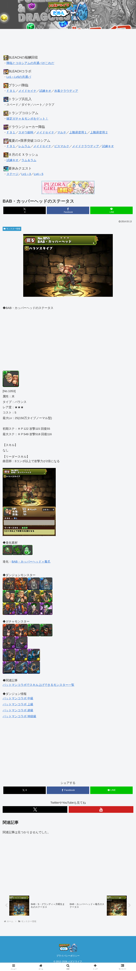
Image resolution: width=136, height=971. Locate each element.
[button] (126, 634)
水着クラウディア (66, 90)
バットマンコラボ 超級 (18, 710)
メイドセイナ (27, 90)
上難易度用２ (99, 132)
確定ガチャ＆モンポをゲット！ (27, 118)
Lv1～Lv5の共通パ (18, 77)
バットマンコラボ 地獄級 (19, 716)
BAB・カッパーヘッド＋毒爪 (31, 561)
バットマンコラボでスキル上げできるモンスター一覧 (38, 685)
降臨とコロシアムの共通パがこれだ (30, 63)
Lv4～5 (38, 174)
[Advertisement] (68, 43)
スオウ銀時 (25, 132)
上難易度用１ (78, 132)
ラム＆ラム (28, 160)
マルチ (61, 132)
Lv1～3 (26, 174)
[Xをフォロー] (35, 809)
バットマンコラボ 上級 (18, 704)
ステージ (12, 174)
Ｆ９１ (10, 90)
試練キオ (45, 90)
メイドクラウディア (85, 146)
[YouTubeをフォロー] (101, 809)
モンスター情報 (13, 229)
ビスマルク (61, 146)
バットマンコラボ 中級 (18, 698)
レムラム (24, 146)
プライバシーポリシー (68, 955)
